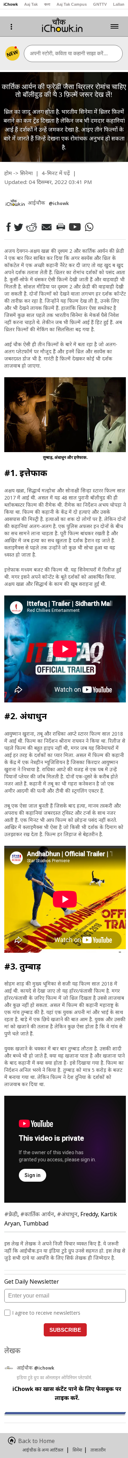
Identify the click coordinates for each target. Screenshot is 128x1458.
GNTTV (100, 4)
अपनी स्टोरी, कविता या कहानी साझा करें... (69, 53)
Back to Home (36, 1441)
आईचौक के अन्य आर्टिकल (42, 1450)
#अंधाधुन (67, 1214)
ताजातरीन (98, 1450)
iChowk (11, 4)
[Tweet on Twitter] (18, 226)
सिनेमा (26, 173)
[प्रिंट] (60, 226)
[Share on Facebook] (8, 227)
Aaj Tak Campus (72, 4)
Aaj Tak (31, 4)
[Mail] (46, 226)
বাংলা (47, 4)
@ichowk (44, 1368)
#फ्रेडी (10, 1214)
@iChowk (59, 203)
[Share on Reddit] (31, 227)
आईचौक (25, 1367)
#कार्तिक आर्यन (37, 1214)
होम (8, 173)
